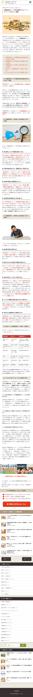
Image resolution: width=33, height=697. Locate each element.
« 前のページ (6, 559)
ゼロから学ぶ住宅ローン (7, 567)
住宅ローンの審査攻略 (6, 588)
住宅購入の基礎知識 (6, 601)
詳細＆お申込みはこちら (17, 504)
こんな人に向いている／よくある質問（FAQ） (17, 72)
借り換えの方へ (5, 585)
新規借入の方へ (5, 582)
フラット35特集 (5, 594)
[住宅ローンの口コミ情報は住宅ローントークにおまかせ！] (9, 2)
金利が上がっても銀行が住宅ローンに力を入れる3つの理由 (19, 671)
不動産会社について (6, 625)
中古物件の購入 (5, 613)
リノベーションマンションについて (9, 610)
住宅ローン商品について (16, 7)
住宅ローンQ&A (5, 573)
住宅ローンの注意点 (6, 576)
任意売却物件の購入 (6, 634)
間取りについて (5, 640)
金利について (5, 591)
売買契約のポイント (6, 628)
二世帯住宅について (6, 631)
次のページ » (27, 559)
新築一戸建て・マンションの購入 (9, 607)
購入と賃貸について (6, 619)
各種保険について (6, 637)
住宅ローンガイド (6, 570)
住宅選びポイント (6, 604)
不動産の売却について (6, 622)
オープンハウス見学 (6, 616)
